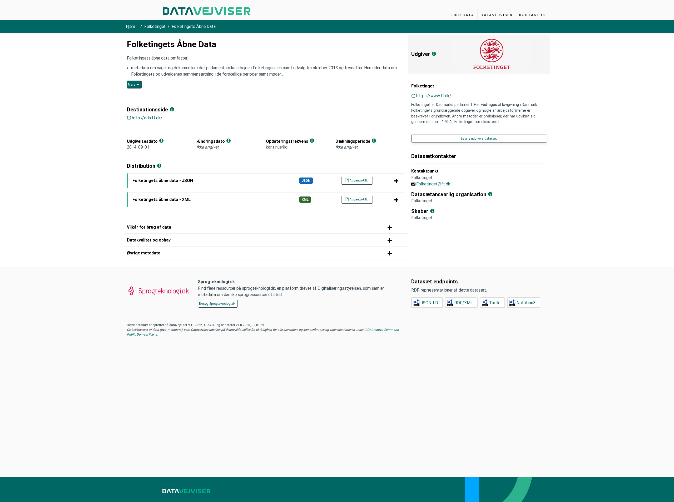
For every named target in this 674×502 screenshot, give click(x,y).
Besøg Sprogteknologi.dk (217, 304)
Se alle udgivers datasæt (478, 138)
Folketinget (155, 26)
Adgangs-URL (359, 180)
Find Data (463, 14)
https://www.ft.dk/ (433, 95)
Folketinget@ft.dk (433, 183)
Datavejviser (497, 14)
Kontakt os (533, 14)
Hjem (130, 26)
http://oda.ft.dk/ (147, 117)
